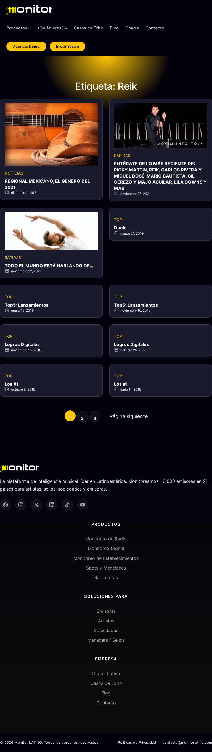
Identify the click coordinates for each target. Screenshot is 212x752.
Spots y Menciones (106, 568)
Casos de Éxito (106, 683)
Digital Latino (106, 673)
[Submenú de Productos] (29, 28)
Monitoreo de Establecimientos (106, 558)
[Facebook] (5, 504)
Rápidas (122, 155)
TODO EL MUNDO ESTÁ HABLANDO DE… (49, 265)
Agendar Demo (26, 46)
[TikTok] (67, 504)
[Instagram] (20, 504)
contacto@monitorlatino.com (187, 742)
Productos (16, 28)
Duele (120, 227)
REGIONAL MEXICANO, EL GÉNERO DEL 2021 (47, 184)
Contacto (106, 702)
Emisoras (106, 611)
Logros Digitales (22, 344)
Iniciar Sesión (67, 46)
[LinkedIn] (51, 504)
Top (118, 219)
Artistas (106, 620)
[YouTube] (82, 504)
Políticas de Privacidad (137, 742)
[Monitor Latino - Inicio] (29, 10)
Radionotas (106, 577)
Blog (106, 693)
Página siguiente (129, 416)
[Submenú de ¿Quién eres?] (66, 28)
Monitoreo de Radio (106, 538)
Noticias (14, 173)
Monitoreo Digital (106, 548)
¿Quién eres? (50, 28)
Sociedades (106, 630)
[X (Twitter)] (36, 504)
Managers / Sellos (106, 640)
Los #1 (11, 384)
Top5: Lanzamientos (27, 305)
